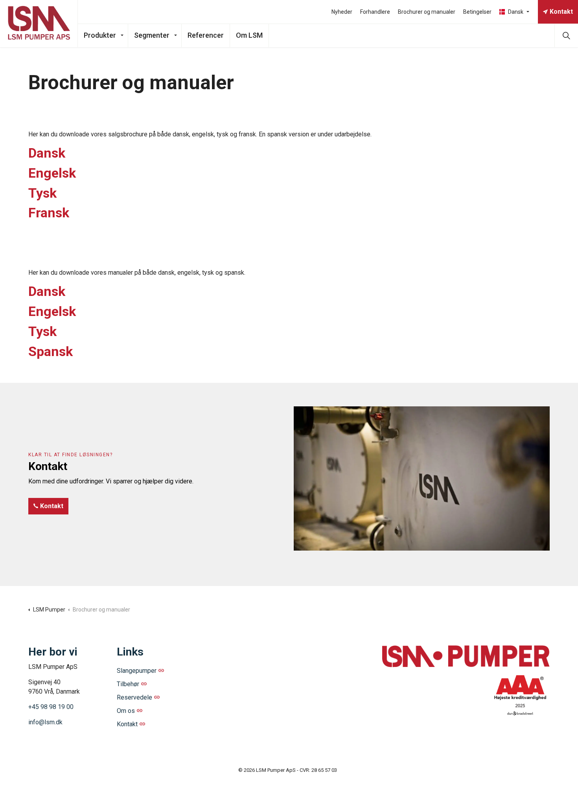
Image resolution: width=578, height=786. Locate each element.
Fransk (48, 212)
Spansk (50, 351)
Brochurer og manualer (426, 12)
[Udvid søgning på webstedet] (566, 35)
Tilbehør (128, 684)
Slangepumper (136, 670)
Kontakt (561, 11)
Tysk (42, 193)
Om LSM (249, 35)
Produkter (100, 35)
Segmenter (151, 35)
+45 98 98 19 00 (51, 707)
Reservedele (134, 697)
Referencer (206, 35)
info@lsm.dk (45, 722)
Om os (126, 710)
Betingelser (477, 12)
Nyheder (341, 12)
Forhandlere (375, 12)
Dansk (46, 153)
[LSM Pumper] (39, 23)
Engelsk (52, 173)
